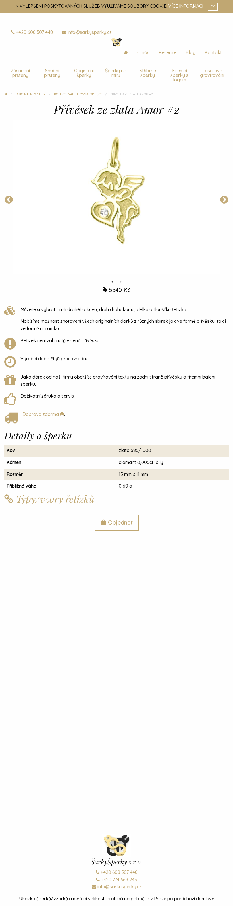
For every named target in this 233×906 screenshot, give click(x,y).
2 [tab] (121, 282)
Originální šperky (84, 73)
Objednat (119, 522)
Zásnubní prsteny (20, 73)
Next (224, 199)
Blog (190, 52)
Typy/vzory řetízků (53, 498)
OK (213, 6)
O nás (143, 52)
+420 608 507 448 (34, 32)
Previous (8, 199)
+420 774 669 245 (118, 879)
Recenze (167, 52)
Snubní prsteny (52, 73)
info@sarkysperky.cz (89, 32)
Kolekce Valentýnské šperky (78, 94)
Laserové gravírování (212, 73)
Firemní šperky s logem (179, 75)
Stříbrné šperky (148, 73)
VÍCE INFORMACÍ (185, 6)
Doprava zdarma (41, 414)
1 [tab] (112, 282)
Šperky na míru (115, 73)
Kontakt (213, 52)
